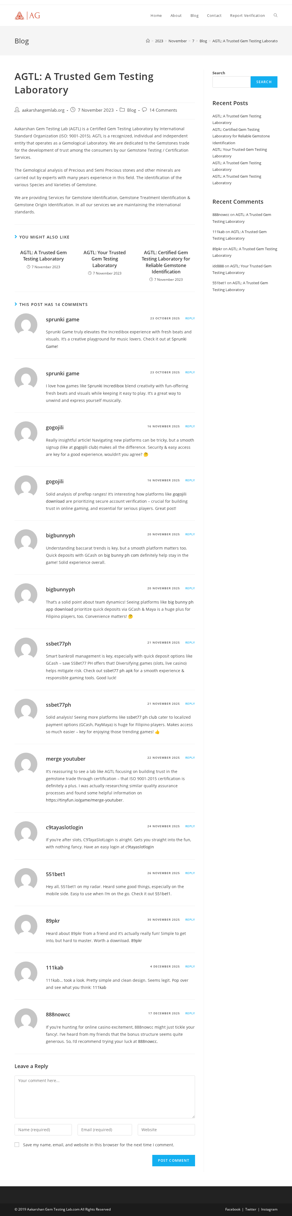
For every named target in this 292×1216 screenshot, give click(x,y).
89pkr (53, 920)
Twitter (250, 1209)
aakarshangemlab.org (43, 110)
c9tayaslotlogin (64, 827)
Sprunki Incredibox (106, 385)
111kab (54, 967)
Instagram (269, 1209)
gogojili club (85, 447)
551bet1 (55, 874)
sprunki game (62, 319)
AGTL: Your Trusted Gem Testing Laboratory (105, 259)
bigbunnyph (60, 535)
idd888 (218, 266)
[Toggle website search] (275, 15)
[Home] (148, 40)
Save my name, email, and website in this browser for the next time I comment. (98, 1144)
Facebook (232, 1209)
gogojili (55, 427)
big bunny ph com (121, 555)
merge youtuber (66, 758)
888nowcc (58, 1014)
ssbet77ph (58, 643)
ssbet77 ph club (142, 717)
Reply (190, 318)
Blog (131, 110)
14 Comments (163, 110)
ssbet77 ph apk (118, 670)
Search (218, 72)
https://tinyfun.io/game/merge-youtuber (84, 800)
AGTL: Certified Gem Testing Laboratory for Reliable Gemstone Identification (166, 262)
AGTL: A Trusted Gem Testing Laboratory (246, 40)
